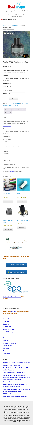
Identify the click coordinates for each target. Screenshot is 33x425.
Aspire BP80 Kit (7, 126)
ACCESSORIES (14, 25)
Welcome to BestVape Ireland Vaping (15, 396)
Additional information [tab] (19, 110)
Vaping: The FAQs (8, 329)
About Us (6, 321)
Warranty (6, 348)
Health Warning (8, 332)
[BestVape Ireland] (16, 5)
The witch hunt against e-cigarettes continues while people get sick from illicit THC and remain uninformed (16, 377)
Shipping (6, 324)
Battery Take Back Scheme (12, 297)
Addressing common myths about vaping (16, 363)
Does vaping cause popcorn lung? (14, 373)
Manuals (5, 340)
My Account (7, 327)
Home (4, 25)
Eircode (13, 311)
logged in (11, 171)
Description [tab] (8, 110)
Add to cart (13, 99)
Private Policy (7, 346)
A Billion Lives (7, 394)
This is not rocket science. (11, 382)
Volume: (5, 93)
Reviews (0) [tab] (8, 113)
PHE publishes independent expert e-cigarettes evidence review (15, 385)
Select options (8, 201)
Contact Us (6, 319)
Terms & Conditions (9, 343)
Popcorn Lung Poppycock (11, 365)
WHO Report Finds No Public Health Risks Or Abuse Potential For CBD (16, 390)
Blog (4, 351)
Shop (8, 25)
